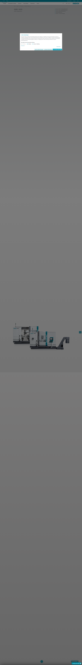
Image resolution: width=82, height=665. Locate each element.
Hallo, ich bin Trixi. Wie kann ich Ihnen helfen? (75, 661)
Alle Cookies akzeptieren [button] (57, 49)
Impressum (22, 45)
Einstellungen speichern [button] (39, 49)
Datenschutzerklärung (48, 49)
